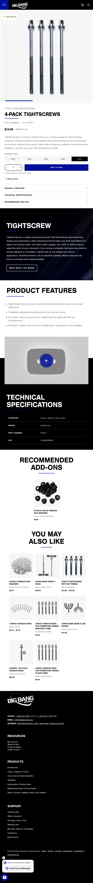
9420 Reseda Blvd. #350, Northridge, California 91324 (40, 723)
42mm (29, 159)
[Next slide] (86, 502)
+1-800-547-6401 (22, 716)
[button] (4, 5)
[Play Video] (46, 360)
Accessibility (79, 851)
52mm (46, 159)
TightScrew (14, 122)
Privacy (50, 851)
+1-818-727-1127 (45, 716)
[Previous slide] (7, 502)
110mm (12, 159)
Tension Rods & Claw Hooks (24, 108)
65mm (63, 159)
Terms (43, 851)
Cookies (58, 851)
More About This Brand (22, 268)
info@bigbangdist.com (23, 720)
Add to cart (56, 167)
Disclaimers (67, 851)
